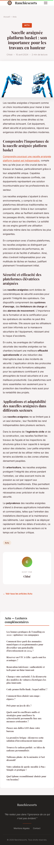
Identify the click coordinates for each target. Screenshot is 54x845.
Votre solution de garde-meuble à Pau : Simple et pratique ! (26, 768)
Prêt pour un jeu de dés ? (18, 705)
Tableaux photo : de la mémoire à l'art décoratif (25, 758)
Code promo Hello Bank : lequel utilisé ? (26, 689)
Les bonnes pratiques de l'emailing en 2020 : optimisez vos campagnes (25, 633)
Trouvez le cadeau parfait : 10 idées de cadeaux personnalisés (25, 749)
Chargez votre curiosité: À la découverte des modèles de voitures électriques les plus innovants (26, 679)
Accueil (6, 17)
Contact (36, 828)
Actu (15, 17)
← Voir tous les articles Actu (17, 593)
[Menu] (46, 3)
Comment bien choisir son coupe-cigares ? (23, 697)
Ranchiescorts (26, 3)
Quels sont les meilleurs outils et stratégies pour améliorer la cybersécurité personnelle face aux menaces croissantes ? (23, 717)
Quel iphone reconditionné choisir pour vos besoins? (26, 778)
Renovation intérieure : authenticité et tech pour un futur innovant (25, 668)
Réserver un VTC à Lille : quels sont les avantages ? (26, 659)
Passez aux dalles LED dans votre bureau (23, 729)
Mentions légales (22, 828)
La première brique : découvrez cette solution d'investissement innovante (25, 739)
